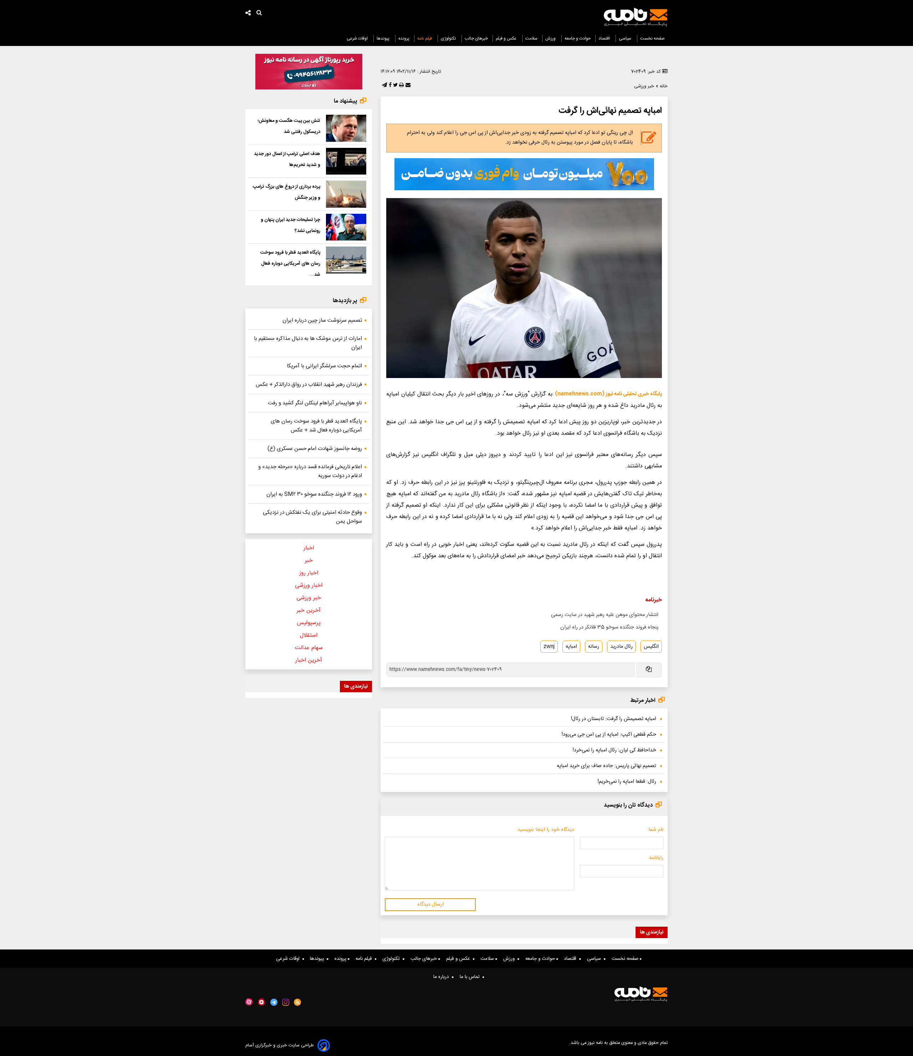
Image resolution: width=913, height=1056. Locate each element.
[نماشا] (261, 1001)
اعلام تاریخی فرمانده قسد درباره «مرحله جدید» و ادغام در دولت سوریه (310, 471)
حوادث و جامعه (578, 38)
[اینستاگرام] (285, 1002)
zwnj (549, 646)
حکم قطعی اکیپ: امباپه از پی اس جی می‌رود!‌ (609, 734)
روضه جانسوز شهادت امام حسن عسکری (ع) (314, 448)
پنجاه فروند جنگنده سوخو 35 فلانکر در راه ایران (609, 627)
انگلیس (651, 646)
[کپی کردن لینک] (648, 670)
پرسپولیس (309, 623)
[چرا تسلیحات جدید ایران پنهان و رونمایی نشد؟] (346, 227)
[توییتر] (395, 85)
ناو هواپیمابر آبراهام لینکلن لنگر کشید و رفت (315, 403)
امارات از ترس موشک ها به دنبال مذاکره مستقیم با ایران (308, 343)
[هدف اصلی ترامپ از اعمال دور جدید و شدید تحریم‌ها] (346, 161)
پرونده (403, 38)
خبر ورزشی (308, 598)
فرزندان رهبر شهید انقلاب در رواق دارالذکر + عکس (309, 384)
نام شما (655, 829)
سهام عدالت (309, 648)
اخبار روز (308, 573)
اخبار (309, 548)
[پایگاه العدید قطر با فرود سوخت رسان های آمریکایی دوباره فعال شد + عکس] (346, 260)
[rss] (297, 1002)
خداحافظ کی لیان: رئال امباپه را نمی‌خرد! (614, 750)
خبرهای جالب (476, 38)
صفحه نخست (652, 38)
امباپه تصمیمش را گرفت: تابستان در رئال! (613, 719)
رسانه (593, 646)
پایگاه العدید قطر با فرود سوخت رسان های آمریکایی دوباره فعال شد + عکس (316, 426)
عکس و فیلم (506, 38)
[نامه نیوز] (635, 17)
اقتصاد (604, 38)
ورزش (551, 38)
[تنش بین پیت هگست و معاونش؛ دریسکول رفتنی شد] (346, 128)
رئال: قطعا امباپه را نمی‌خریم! (627, 781)
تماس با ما (471, 977)
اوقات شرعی (358, 38)
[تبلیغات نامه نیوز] (524, 174)
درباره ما (442, 977)
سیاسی (625, 38)
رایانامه (656, 858)
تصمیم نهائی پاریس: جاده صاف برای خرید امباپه (606, 766)
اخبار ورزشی (308, 585)
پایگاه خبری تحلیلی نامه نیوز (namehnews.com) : (607, 394)
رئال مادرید (621, 646)
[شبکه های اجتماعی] (248, 14)
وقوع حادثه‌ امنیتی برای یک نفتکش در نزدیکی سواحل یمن (312, 517)
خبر (309, 560)
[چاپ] (401, 85)
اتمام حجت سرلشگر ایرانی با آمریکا (324, 366)
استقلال (308, 635)
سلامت (531, 38)
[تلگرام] (384, 85)
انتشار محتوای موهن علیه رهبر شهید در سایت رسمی (604, 615)
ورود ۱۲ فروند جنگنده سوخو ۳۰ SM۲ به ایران (314, 494)
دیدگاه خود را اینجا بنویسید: (545, 829)
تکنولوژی (449, 38)
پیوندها (384, 38)
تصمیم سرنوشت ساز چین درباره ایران (322, 320)
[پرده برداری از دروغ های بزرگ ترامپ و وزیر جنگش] (346, 194)
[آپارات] (249, 1002)
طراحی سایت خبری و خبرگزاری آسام (279, 1045)
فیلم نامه (425, 38)
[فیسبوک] (389, 85)
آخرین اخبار (308, 660)
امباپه (571, 646)
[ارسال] (407, 85)
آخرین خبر (309, 610)
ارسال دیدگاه (430, 904)
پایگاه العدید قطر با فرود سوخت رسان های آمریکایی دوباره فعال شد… (290, 264)
